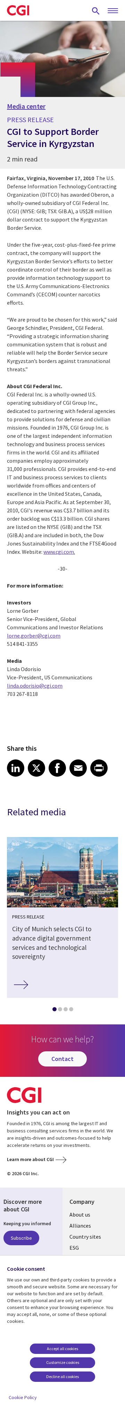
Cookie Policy (23, 1397)
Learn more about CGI (30, 1159)
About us (79, 1214)
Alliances (80, 1225)
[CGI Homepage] (18, 10)
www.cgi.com (58, 551)
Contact (62, 1059)
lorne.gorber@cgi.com (33, 635)
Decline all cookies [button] (62, 1376)
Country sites (85, 1236)
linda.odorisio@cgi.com (34, 685)
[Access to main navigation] (113, 11)
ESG (74, 1247)
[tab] (54, 1010)
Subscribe (21, 1238)
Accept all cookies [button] (62, 1348)
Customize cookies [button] (62, 1362)
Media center (26, 106)
